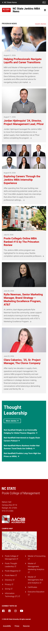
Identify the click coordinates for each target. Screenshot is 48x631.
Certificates (32, 587)
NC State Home (10, 2)
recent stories (40, 24)
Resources (26, 626)
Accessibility (7, 626)
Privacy (17, 626)
